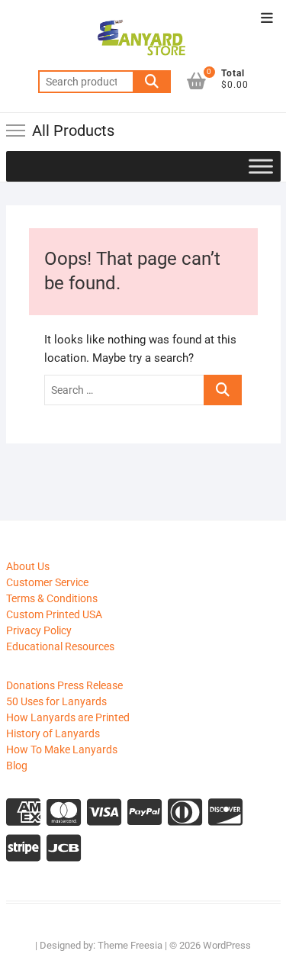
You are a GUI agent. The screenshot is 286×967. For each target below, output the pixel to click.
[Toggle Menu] (261, 166)
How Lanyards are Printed (68, 717)
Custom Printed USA (54, 614)
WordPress (227, 945)
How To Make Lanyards (61, 749)
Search (152, 81)
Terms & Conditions (52, 598)
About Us (28, 566)
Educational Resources (60, 646)
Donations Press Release (64, 685)
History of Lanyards (53, 733)
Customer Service (47, 582)
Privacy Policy (39, 630)
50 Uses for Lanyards (56, 701)
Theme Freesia (130, 945)
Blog (16, 765)
